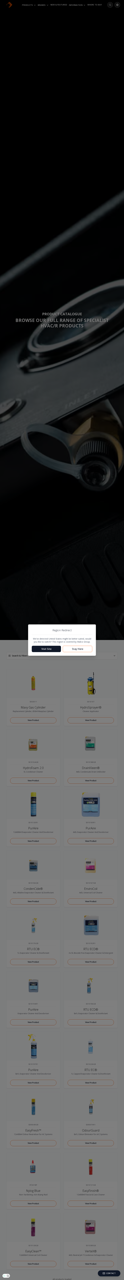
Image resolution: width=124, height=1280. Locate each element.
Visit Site (46, 649)
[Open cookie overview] (8, 1276)
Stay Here (77, 649)
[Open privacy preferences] (4, 1276)
